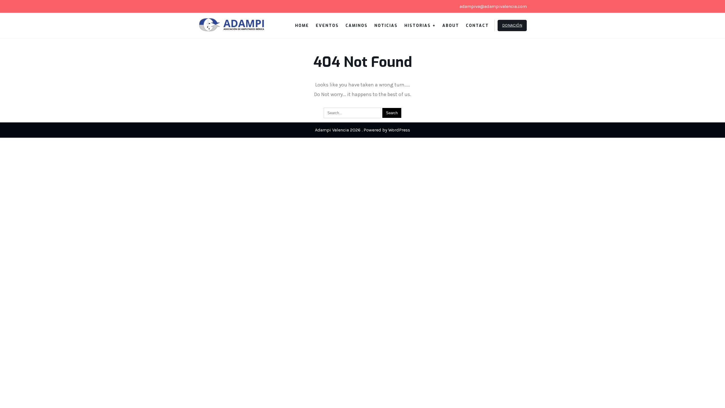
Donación (512, 25)
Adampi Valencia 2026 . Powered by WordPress (362, 130)
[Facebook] (214, 6)
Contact (477, 25)
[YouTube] (223, 6)
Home (302, 25)
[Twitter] (204, 6)
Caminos (357, 25)
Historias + (420, 25)
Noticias (386, 25)
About (450, 25)
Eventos (327, 25)
